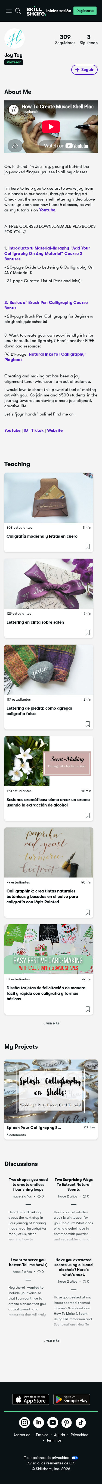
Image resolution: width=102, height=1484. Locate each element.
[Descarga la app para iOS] (30, 1399)
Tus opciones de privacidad (46, 1457)
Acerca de (22, 1435)
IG (26, 430)
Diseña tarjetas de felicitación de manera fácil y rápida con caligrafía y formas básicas (46, 993)
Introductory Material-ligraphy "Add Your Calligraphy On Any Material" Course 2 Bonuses (47, 253)
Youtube (47, 210)
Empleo (42, 1435)
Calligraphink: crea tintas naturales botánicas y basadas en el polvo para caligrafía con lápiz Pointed (42, 896)
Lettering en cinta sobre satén (35, 622)
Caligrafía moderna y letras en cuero (42, 536)
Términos (54, 1440)
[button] (8, 11)
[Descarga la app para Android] (71, 1399)
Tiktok (37, 430)
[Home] (36, 11)
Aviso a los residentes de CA (51, 1463)
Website (55, 430)
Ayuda (59, 1435)
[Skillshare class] (48, 498)
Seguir (87, 69)
